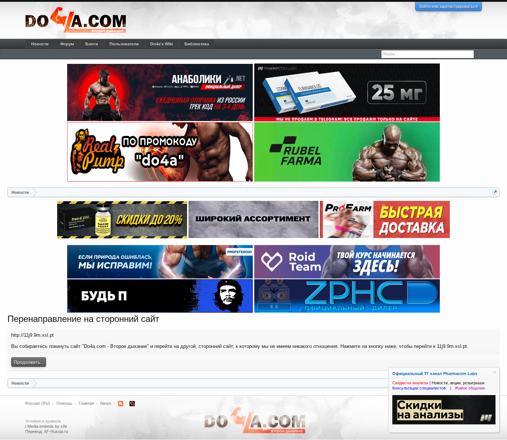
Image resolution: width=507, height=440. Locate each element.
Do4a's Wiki (161, 44)
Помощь (64, 403)
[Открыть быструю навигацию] (495, 192)
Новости (40, 44)
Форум (67, 44)
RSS (120, 403)
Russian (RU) (37, 403)
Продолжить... (28, 362)
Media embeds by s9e (47, 426)
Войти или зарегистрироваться (448, 6)
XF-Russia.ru (56, 431)
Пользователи (124, 44)
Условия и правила (43, 421)
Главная (86, 403)
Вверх (106, 403)
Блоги (91, 44)
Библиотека (196, 44)
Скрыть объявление (494, 372)
